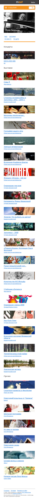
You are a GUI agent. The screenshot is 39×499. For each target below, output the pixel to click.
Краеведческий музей (10, 102)
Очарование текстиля (12, 186)
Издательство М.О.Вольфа (14, 281)
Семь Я (7, 82)
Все (6, 36)
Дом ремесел (7, 84)
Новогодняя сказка (11, 445)
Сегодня (12, 36)
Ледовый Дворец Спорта (10, 307)
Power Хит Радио (8, 392)
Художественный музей (10, 187)
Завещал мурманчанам (13, 147)
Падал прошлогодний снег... (15, 266)
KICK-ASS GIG (9, 61)
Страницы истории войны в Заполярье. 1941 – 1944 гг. (15, 99)
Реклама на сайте (22, 490)
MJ (4, 63)
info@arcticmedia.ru (17, 493)
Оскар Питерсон (12, 30)
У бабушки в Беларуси (13, 289)
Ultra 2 (5, 463)
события (12, 7)
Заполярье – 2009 (11, 233)
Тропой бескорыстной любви (15, 354)
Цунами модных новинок (14, 461)
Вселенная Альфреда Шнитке (16, 162)
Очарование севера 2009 (14, 305)
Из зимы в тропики (11, 429)
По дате (16, 39)
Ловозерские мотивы (12, 369)
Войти (33, 2)
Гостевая (13, 490)
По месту (8, 39)
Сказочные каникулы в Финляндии (18, 390)
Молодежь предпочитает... (14, 115)
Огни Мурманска (8, 416)
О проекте (6, 490)
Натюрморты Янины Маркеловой (17, 201)
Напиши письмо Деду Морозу (16, 476)
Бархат (6, 400)
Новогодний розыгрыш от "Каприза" (18, 398)
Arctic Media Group (26, 492)
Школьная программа (12, 414)
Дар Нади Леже (10, 320)
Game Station (7, 478)
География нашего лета (13, 131)
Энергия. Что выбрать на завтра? (17, 217)
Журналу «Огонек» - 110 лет (15, 178)
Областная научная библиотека (12, 117)
